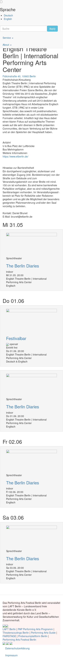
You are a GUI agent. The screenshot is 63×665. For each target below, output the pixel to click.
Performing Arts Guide (43, 632)
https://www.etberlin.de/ (15, 156)
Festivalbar (16, 338)
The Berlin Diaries (22, 266)
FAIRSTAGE (9, 636)
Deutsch (8, 15)
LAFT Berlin (9, 629)
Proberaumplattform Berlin (32, 636)
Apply (52, 28)
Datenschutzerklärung (17, 648)
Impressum (11, 655)
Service (7, 37)
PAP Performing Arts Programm (35, 629)
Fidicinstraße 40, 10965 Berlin (19, 76)
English (8, 19)
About (6, 44)
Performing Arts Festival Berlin (19, 639)
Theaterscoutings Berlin (16, 632)
